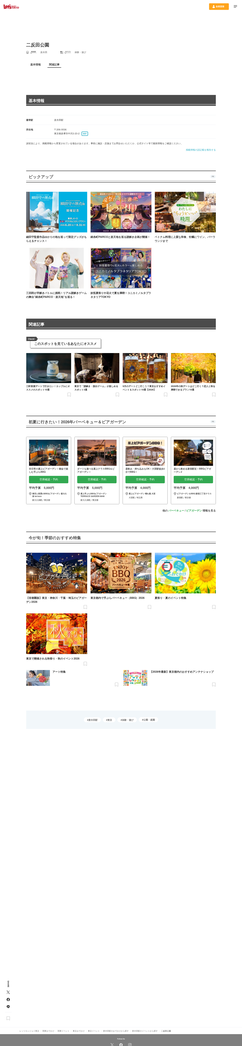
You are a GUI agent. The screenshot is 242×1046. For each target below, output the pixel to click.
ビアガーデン (194, 510)
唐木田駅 (93, 719)
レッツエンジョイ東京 (29, 1030)
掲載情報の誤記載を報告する (201, 149)
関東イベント (63, 1030)
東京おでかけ (79, 1030)
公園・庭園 (149, 719)
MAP (85, 134)
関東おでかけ (48, 1030)
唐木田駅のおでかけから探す (116, 1030)
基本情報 (36, 100)
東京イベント (94, 1030)
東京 (110, 719)
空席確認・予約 (49, 479)
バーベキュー (176, 510)
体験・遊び (128, 719)
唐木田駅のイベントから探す (145, 1030)
